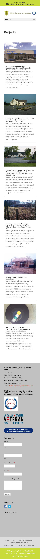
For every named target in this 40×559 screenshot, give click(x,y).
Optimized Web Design (27, 553)
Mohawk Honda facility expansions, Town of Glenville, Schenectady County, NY (18, 67)
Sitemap (31, 545)
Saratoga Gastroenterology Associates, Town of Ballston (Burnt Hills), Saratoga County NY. (18, 226)
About (14, 540)
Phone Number (9, 463)
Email (6, 471)
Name (6, 441)
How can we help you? (11, 479)
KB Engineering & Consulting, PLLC (19, 551)
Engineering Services (25, 540)
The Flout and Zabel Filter (19, 543)
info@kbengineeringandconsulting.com (21, 386)
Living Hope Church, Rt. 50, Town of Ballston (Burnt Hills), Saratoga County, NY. (20, 119)
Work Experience (9, 545)
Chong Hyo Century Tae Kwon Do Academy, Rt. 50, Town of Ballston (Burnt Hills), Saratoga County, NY (20, 172)
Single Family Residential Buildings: (16, 278)
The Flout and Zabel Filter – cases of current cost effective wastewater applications (18, 329)
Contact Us (21, 545)
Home (7, 540)
